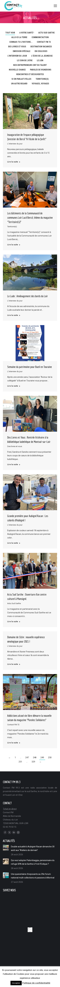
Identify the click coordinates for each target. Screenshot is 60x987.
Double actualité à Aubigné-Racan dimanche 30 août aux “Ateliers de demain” (32, 848)
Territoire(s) (42, 79)
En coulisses (41, 51)
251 (20, 761)
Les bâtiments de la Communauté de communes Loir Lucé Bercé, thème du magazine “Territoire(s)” (30, 218)
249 (42, 757)
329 (33, 761)
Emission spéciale (21, 51)
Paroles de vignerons (40, 70)
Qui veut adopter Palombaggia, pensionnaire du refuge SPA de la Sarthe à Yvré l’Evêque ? (32, 862)
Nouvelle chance (17, 70)
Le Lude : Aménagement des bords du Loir (27, 296)
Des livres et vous (17, 46)
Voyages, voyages (40, 83)
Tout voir (10, 33)
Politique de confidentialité (36, 983)
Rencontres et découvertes (30, 74)
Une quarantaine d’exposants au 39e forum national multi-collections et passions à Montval (32, 876)
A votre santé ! (26, 33)
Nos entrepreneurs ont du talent (30, 65)
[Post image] (6, 848)
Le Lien (40, 60)
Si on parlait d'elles (21, 79)
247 (27, 757)
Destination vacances (41, 46)
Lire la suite (12, 162)
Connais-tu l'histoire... (20, 42)
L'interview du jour (17, 56)
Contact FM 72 (44, 42)
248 (34, 757)
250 (50, 757)
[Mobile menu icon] (55, 6)
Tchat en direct (10, 809)
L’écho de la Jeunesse (42, 56)
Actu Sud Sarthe (46, 33)
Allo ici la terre (19, 37)
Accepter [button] (16, 983)
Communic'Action (40, 37)
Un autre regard (19, 83)
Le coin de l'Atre (24, 60)
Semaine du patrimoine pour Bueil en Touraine (29, 366)
